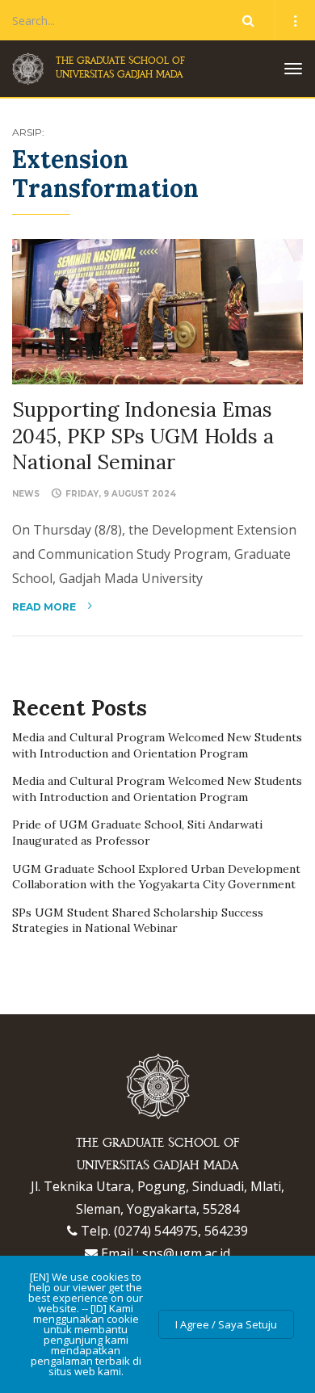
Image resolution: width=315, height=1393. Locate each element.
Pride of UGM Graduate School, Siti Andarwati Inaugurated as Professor (137, 832)
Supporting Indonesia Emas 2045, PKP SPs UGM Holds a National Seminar (143, 436)
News (26, 494)
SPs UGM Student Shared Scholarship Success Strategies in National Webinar (137, 920)
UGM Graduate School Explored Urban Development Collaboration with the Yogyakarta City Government (156, 877)
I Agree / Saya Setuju (226, 1324)
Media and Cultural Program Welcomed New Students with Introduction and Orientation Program (157, 745)
